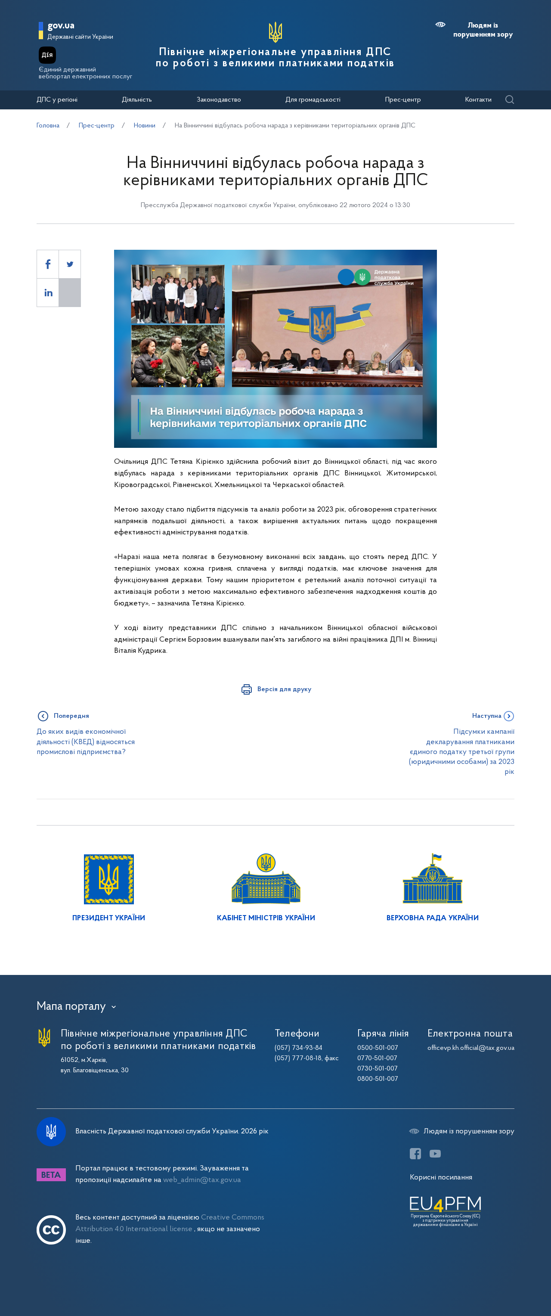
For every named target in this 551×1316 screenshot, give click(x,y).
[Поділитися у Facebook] (48, 264)
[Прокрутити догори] (508, 1281)
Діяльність (137, 99)
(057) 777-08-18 (298, 1058)
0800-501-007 (377, 1079)
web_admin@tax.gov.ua (202, 1180)
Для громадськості (313, 99)
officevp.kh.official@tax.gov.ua (470, 1048)
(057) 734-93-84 (298, 1048)
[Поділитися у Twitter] (69, 264)
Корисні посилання (441, 1177)
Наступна (486, 716)
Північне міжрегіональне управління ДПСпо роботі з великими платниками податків (275, 58)
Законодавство (219, 99)
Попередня (71, 716)
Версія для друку (284, 689)
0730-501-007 (377, 1068)
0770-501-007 (377, 1058)
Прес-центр (403, 99)
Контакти (478, 99)
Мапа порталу (71, 1007)
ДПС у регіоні (57, 99)
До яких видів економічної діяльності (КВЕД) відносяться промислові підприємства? (86, 742)
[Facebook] (415, 1153)
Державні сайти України (80, 37)
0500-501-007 (377, 1048)
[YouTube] (435, 1153)
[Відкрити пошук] (509, 100)
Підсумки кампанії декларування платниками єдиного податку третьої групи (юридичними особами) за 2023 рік (461, 752)
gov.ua (60, 26)
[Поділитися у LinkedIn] (48, 293)
